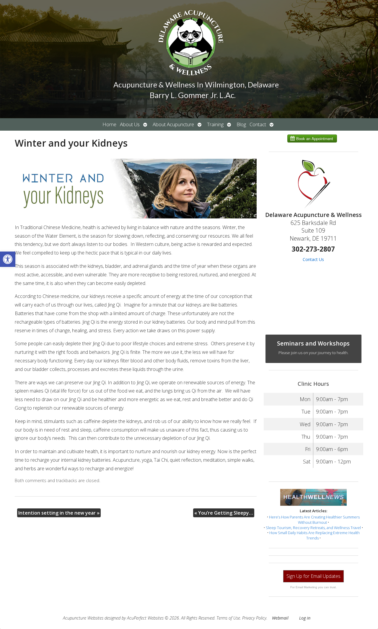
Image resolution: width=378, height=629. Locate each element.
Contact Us (313, 259)
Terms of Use (228, 618)
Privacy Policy (254, 618)
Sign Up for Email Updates (313, 576)
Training (215, 124)
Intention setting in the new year (59, 513)
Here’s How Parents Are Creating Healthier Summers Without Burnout (314, 519)
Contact (258, 124)
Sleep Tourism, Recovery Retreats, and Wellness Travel (313, 527)
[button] (7, 259)
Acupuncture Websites (83, 618)
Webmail (280, 618)
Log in (304, 618)
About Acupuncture (173, 124)
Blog (241, 124)
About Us (130, 124)
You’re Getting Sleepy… (223, 513)
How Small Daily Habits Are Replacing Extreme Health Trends (314, 535)
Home (109, 124)
